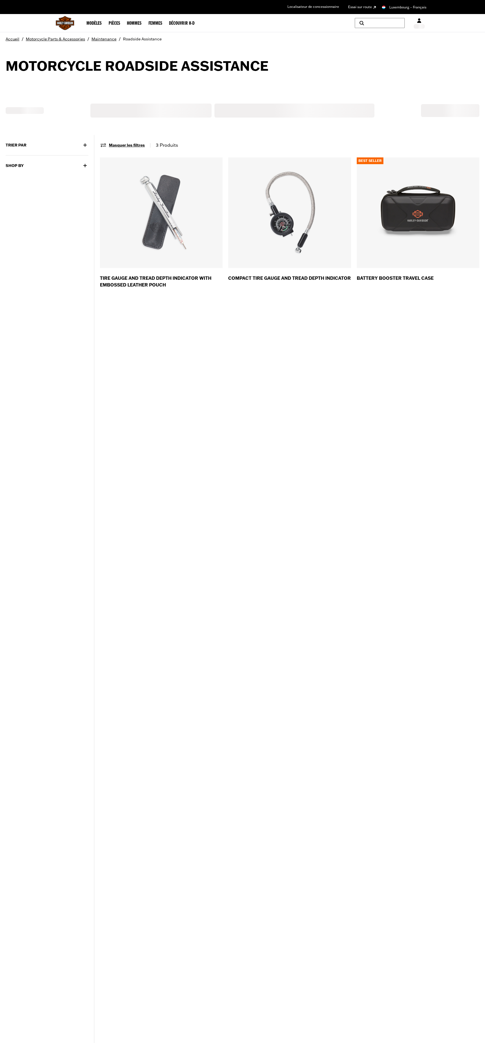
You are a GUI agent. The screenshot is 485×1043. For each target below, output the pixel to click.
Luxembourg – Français (407, 7)
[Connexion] (419, 23)
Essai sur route (360, 7)
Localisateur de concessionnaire (313, 6)
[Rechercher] (380, 23)
